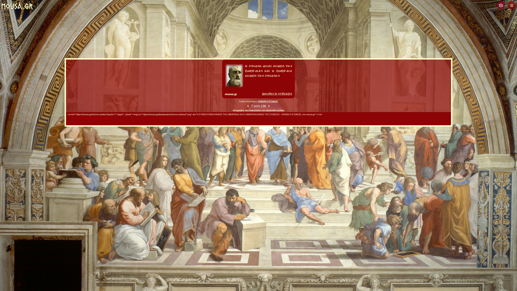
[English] (501, 5)
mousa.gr (17, 6)
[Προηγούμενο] (248, 106)
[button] (512, 5)
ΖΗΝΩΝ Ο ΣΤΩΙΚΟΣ (268, 101)
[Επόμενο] (269, 106)
